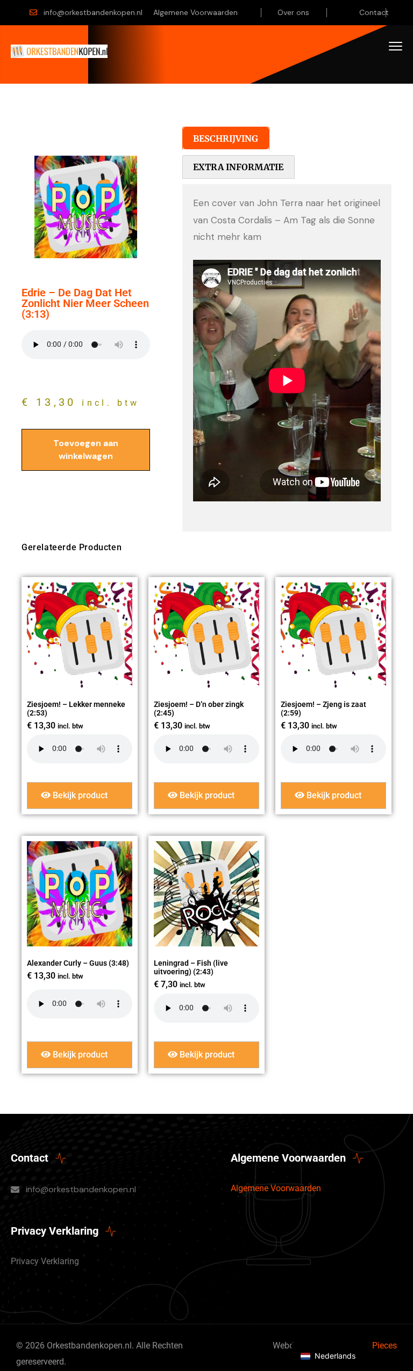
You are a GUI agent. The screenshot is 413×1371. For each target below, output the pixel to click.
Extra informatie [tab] (238, 167)
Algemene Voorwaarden (195, 12)
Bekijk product (79, 795)
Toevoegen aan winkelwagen (85, 449)
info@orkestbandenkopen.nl (93, 12)
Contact (374, 12)
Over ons (293, 12)
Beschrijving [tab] (225, 138)
